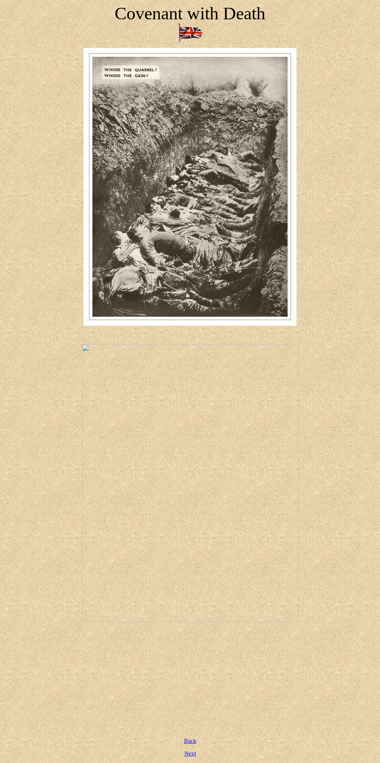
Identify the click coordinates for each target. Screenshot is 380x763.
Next (190, 753)
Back (190, 741)
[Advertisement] (190, 680)
